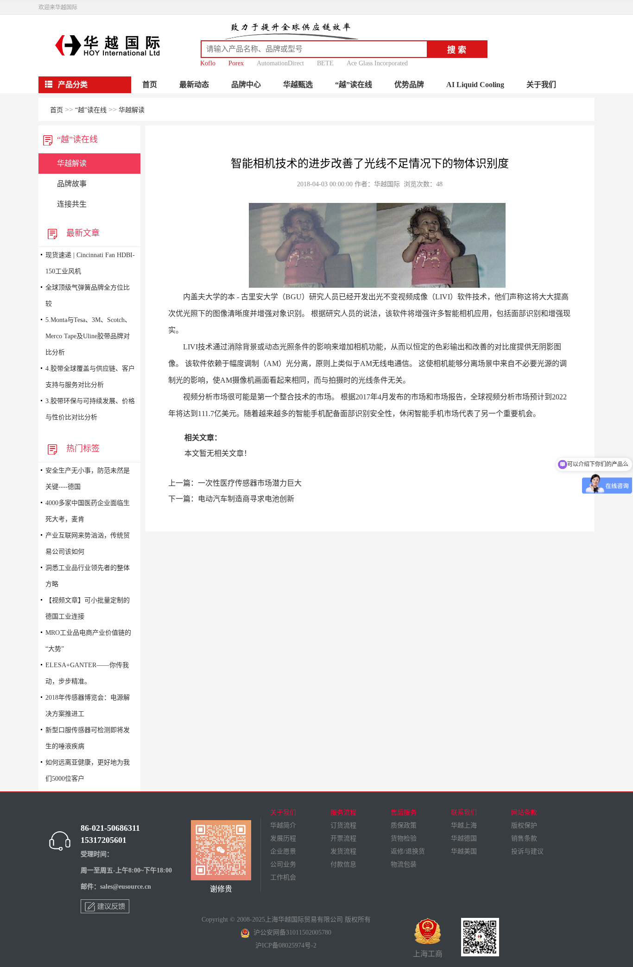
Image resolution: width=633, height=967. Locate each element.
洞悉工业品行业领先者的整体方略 (87, 576)
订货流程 (343, 825)
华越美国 (464, 851)
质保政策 (404, 825)
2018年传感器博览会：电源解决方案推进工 (87, 705)
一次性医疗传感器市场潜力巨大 (250, 483)
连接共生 (72, 204)
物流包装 (404, 864)
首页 (149, 84)
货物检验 (404, 838)
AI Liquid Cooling (475, 84)
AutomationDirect (280, 63)
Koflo (207, 63)
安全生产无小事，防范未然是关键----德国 (87, 478)
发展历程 (283, 838)
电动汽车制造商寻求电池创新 (246, 499)
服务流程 (343, 812)
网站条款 (524, 812)
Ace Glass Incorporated (377, 63)
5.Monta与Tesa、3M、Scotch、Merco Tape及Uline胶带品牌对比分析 (88, 336)
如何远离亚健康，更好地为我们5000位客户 (87, 770)
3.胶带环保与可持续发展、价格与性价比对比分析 (90, 409)
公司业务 (283, 864)
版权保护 (524, 825)
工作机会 (283, 877)
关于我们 (541, 84)
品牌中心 (246, 84)
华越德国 (464, 838)
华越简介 (283, 825)
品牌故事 (72, 184)
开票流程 (343, 838)
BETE (325, 63)
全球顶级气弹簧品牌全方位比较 (87, 295)
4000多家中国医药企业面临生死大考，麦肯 (87, 511)
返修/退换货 (408, 851)
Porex (236, 63)
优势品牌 (409, 84)
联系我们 (464, 812)
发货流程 (343, 851)
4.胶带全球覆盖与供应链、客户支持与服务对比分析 (90, 376)
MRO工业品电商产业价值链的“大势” (88, 640)
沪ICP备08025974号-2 (285, 945)
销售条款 (524, 838)
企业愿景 (283, 851)
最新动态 (194, 84)
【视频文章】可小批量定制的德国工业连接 (87, 608)
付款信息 (343, 864)
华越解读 (132, 110)
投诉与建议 (527, 851)
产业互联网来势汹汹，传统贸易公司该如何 (87, 543)
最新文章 (81, 233)
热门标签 (81, 448)
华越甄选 (298, 84)
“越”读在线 (353, 84)
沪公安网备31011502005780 (290, 932)
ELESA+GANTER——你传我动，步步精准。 (87, 673)
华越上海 (464, 825)
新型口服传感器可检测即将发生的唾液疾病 (87, 738)
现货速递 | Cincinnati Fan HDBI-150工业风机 (90, 263)
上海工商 (428, 954)
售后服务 (404, 812)
